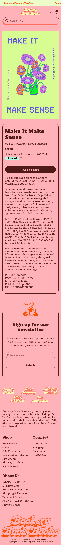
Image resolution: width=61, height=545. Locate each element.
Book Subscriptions (15, 454)
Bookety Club (11, 485)
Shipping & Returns (14, 493)
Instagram (39, 454)
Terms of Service (13, 497)
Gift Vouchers (11, 451)
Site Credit (48, 541)
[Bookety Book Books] (30, 11)
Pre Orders (9, 458)
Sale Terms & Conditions (18, 500)
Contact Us (40, 443)
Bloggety (38, 447)
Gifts (5, 447)
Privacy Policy (11, 504)
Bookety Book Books (33, 541)
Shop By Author (12, 462)
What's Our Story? (13, 481)
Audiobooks (10, 466)
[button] (55, 12)
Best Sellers (10, 443)
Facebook (39, 451)
